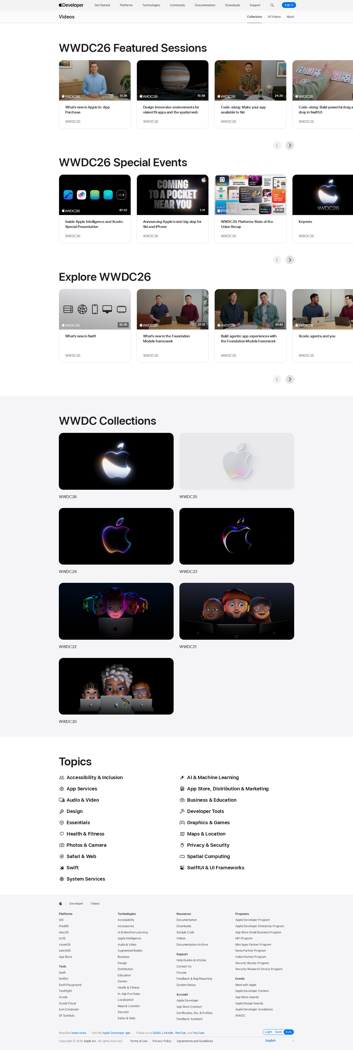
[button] (272, 5)
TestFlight (65, 991)
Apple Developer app (116, 1033)
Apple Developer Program (252, 920)
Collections (254, 16)
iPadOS (64, 926)
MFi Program (243, 938)
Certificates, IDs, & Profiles (194, 1013)
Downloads (183, 926)
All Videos (274, 16)
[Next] (290, 145)
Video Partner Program (250, 957)
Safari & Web (126, 1018)
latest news (78, 1033)
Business (123, 957)
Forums (181, 972)
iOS (61, 920)
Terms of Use (138, 1041)
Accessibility (126, 920)
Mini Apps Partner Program (253, 944)
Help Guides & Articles (191, 960)
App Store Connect (189, 1006)
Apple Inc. (90, 1041)
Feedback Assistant (189, 1019)
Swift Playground (70, 985)
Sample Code (185, 932)
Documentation (186, 920)
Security (123, 1012)
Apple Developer (187, 1000)
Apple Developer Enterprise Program (259, 926)
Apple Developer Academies (254, 1009)
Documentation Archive (192, 944)
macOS (63, 932)
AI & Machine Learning (132, 932)
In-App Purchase (129, 994)
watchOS (65, 950)
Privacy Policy (162, 1041)
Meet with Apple (245, 985)
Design (122, 963)
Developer (76, 903)
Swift (62, 972)
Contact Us (183, 966)
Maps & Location (129, 1006)
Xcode (63, 997)
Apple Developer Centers (252, 991)
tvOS (62, 938)
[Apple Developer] (72, 5)
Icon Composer (69, 1009)
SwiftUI (63, 978)
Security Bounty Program (252, 963)
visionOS (65, 944)
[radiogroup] (278, 1032)
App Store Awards (247, 997)
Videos (66, 17)
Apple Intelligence (129, 938)
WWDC (240, 1015)
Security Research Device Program (258, 969)
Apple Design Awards (249, 1003)
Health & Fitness (128, 987)
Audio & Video (127, 944)
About (290, 16)
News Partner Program (250, 950)
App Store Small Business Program (258, 932)
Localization (126, 1000)
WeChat (180, 1033)
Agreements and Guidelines (195, 1041)
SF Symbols (66, 1015)
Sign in (289, 5)
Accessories (126, 926)
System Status (185, 985)
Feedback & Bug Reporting (194, 978)
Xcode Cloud (67, 1003)
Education (124, 975)
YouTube (198, 1033)
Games (122, 981)
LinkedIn (167, 1033)
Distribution (125, 969)
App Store (65, 957)
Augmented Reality (130, 950)
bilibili (156, 1033)
